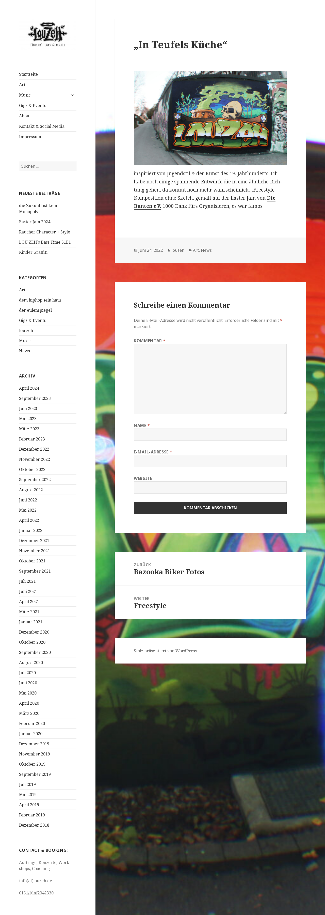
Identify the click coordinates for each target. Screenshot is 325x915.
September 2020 (35, 652)
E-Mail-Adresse (153, 452)
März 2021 (29, 611)
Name (142, 425)
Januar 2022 (30, 530)
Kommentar (150, 340)
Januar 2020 (30, 733)
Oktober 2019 (32, 764)
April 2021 (29, 601)
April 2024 (29, 388)
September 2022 (35, 479)
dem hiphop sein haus (40, 300)
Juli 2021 (27, 581)
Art (22, 84)
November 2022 (34, 459)
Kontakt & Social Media (41, 126)
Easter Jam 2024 (34, 222)
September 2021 (35, 571)
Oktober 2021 (32, 561)
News (24, 351)
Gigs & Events (32, 105)
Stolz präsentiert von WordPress (165, 651)
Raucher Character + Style (44, 232)
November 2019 (34, 754)
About (25, 116)
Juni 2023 (28, 408)
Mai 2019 (28, 794)
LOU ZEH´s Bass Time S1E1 (45, 242)
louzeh (177, 250)
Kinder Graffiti (33, 252)
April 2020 (29, 703)
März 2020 (29, 713)
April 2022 (29, 520)
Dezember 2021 (34, 540)
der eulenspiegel (35, 310)
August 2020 (31, 662)
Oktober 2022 (32, 469)
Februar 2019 (32, 815)
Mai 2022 (28, 510)
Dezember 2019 (34, 744)
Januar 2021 (30, 622)
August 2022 (31, 490)
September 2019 (35, 774)
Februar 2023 (32, 439)
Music (24, 95)
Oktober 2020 (32, 642)
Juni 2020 (28, 683)
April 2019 (29, 805)
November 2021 (34, 551)
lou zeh (26, 330)
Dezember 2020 (34, 632)
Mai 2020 (28, 693)
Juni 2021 (28, 591)
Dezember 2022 (34, 449)
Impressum (30, 136)
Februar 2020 (32, 723)
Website (143, 478)
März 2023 (29, 429)
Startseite (28, 74)
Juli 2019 (27, 784)
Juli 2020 (27, 672)
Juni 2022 (28, 500)
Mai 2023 (28, 418)
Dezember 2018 (34, 825)
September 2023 (35, 398)
